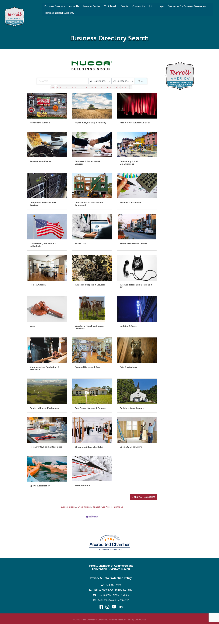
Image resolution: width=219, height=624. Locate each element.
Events (124, 6)
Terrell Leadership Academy (59, 12)
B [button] (60, 87)
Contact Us (118, 507)
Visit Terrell (110, 6)
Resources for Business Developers (187, 6)
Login (161, 6)
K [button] (86, 87)
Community (138, 6)
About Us (74, 6)
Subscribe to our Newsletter (113, 599)
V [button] (119, 87)
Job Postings (107, 507)
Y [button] (128, 87)
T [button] (113, 87)
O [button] (98, 87)
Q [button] (104, 87)
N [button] (95, 87)
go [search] (142, 81)
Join (151, 6)
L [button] (89, 87)
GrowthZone (140, 620)
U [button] (116, 87)
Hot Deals (97, 507)
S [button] (110, 87)
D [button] (66, 87)
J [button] (83, 87)
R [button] (107, 87)
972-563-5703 (113, 584)
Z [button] (131, 87)
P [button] (101, 87)
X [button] (125, 87)
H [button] (78, 87)
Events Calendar (84, 507)
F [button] (72, 87)
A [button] (57, 87)
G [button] (75, 87)
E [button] (69, 87)
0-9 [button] (53, 87)
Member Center (91, 6)
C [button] (63, 87)
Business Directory (54, 6)
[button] (143, 497)
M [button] (92, 87)
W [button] (122, 87)
